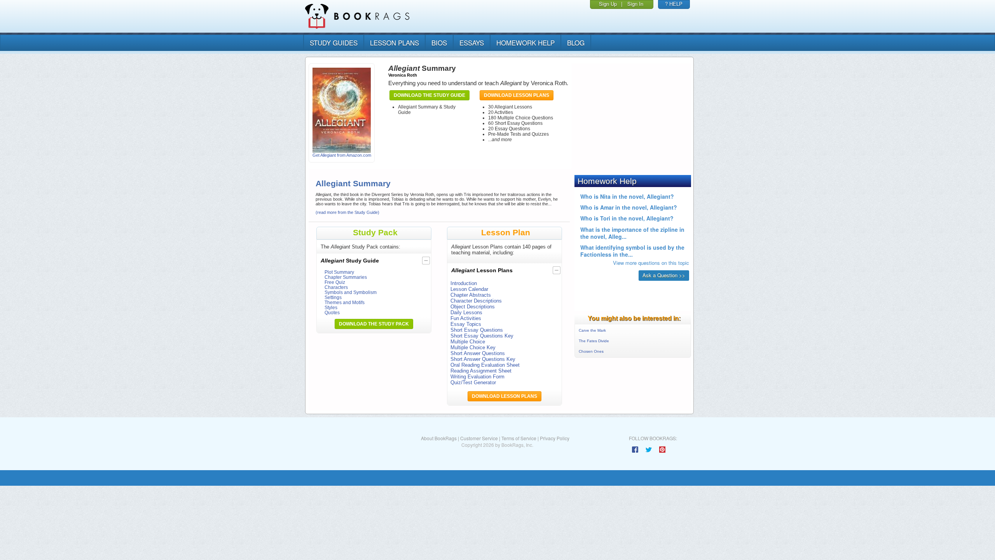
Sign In (635, 3)
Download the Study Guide (429, 95)
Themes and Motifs (345, 302)
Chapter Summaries (346, 277)
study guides (334, 42)
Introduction (463, 283)
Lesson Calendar (469, 289)
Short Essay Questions (476, 330)
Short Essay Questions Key (481, 336)
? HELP (674, 3)
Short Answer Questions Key (482, 359)
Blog (576, 42)
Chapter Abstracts (470, 295)
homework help (525, 42)
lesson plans (394, 42)
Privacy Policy (554, 438)
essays (471, 42)
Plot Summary (339, 272)
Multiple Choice (467, 342)
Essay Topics (465, 324)
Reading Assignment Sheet (480, 371)
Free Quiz (335, 282)
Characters (336, 287)
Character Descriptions (476, 301)
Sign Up (608, 3)
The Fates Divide (594, 341)
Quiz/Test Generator (473, 382)
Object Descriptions (472, 307)
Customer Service (479, 438)
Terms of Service (518, 438)
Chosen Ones (591, 351)
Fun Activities (465, 318)
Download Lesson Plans (516, 95)
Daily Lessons (466, 312)
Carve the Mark (592, 330)
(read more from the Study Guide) (347, 212)
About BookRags (439, 438)
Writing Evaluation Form (477, 377)
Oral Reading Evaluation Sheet (485, 365)
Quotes (332, 312)
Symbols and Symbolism (351, 292)
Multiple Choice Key (473, 347)
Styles (331, 307)
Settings (333, 297)
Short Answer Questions (477, 353)
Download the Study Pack (374, 324)
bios (439, 42)
